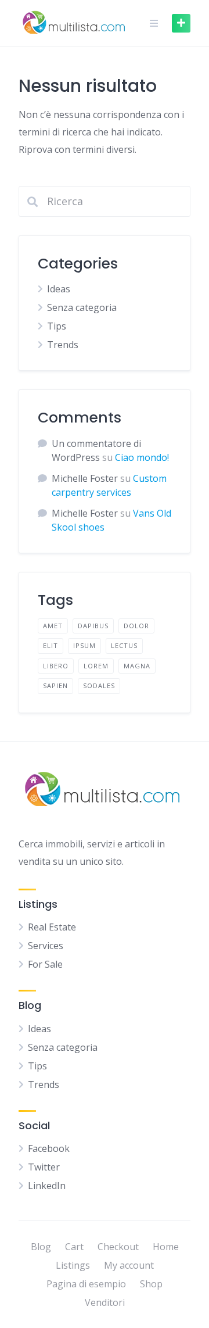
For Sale (45, 964)
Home (166, 1246)
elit (50, 645)
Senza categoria (82, 307)
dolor (136, 625)
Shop (151, 1283)
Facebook (49, 1148)
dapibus (93, 625)
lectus (124, 645)
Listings (73, 1265)
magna (137, 665)
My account (129, 1265)
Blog (41, 1246)
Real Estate (52, 927)
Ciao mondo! (142, 457)
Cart (74, 1246)
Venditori (105, 1302)
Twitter (44, 1167)
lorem (96, 665)
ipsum (84, 645)
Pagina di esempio (86, 1283)
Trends (62, 344)
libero (56, 665)
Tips (56, 326)
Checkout (118, 1246)
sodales (99, 685)
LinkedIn (47, 1185)
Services (45, 945)
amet (53, 625)
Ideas (58, 288)
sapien (55, 685)
